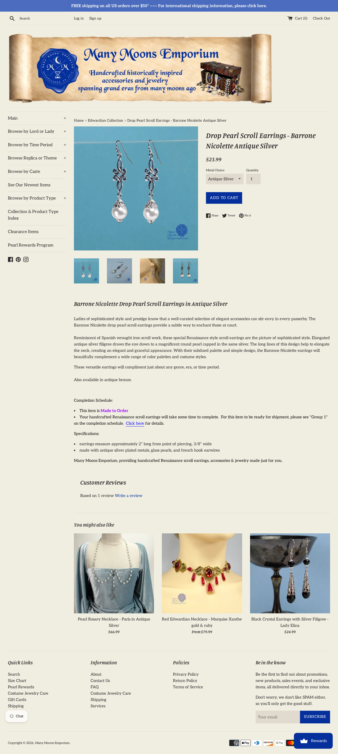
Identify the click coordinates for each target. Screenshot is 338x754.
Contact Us (100, 680)
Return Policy (185, 680)
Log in (79, 18)
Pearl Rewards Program (30, 245)
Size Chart (17, 680)
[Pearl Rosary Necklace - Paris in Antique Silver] (114, 573)
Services (98, 706)
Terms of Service (188, 687)
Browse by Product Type (37, 198)
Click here (135, 423)
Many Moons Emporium (52, 743)
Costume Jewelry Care (28, 693)
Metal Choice (215, 170)
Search (14, 674)
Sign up (95, 18)
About (96, 674)
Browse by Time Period (37, 145)
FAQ (95, 687)
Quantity (252, 170)
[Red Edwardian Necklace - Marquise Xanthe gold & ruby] (202, 573)
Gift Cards (17, 699)
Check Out (321, 18)
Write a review (128, 495)
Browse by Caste (37, 171)
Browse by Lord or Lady (37, 131)
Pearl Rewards (21, 687)
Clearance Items (23, 231)
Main (37, 118)
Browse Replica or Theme (37, 158)
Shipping (16, 706)
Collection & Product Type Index (33, 215)
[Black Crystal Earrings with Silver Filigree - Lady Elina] (290, 573)
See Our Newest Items (29, 185)
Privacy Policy (186, 674)
